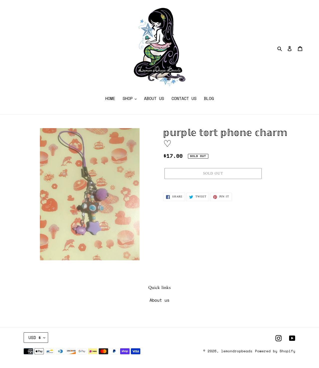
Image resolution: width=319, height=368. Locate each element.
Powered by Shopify (275, 351)
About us (159, 300)
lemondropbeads (236, 351)
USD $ (34, 337)
